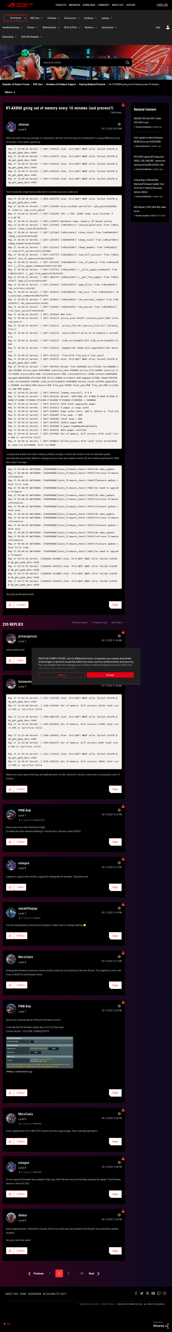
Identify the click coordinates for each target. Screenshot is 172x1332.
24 (81, 1273)
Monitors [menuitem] (89, 27)
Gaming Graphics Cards (146, 215)
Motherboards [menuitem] (49, 27)
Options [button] (9, 92)
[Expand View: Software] (58, 18)
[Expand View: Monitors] (96, 27)
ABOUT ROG (11, 1294)
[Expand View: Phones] (37, 27)
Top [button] (8, 1324)
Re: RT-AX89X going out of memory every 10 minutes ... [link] (135, 84)
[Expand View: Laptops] (111, 18)
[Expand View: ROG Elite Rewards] (41, 36)
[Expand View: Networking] (15, 36)
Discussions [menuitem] (70, 18)
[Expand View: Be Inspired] (25, 18)
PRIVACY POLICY (108, 1304)
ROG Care (38, 84)
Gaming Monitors (143, 146)
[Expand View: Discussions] (78, 18)
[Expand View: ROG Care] (42, 18)
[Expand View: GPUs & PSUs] (79, 27)
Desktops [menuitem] (88, 18)
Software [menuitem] (51, 18)
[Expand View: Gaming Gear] (116, 27)
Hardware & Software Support (61, 84)
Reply (115, 604)
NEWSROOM (34, 1294)
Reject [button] (61, 675)
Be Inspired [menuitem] (16, 18)
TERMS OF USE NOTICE (89, 1304)
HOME (23, 1294)
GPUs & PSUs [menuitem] (70, 27)
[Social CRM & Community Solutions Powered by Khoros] (161, 1325)
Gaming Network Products (92, 84)
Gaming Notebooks (144, 127)
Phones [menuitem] (31, 27)
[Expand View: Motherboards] (58, 27)
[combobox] (86, 62)
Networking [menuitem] (8, 36)
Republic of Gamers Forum (16, 84)
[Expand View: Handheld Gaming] (21, 27)
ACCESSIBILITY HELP (54, 1294)
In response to (32, 820)
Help (158, 27)
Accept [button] (110, 675)
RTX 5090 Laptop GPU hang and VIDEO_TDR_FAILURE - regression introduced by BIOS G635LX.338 (149, 160)
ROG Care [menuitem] (34, 18)
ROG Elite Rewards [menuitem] (30, 36)
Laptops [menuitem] (105, 18)
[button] (10, 604)
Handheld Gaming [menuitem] (11, 27)
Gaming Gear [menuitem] (108, 27)
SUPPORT (130, 5)
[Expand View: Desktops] (96, 18)
